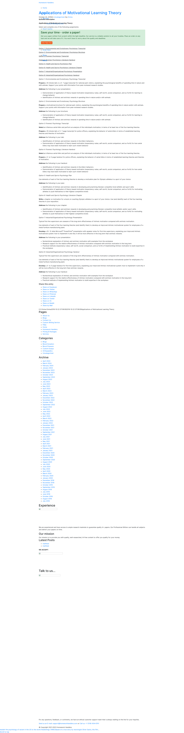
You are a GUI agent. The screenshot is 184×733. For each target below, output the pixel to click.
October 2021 (48, 430)
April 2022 (46, 416)
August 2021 (47, 434)
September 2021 (49, 432)
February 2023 (48, 393)
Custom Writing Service (51, 322)
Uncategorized (59, 17)
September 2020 (49, 460)
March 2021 (47, 446)
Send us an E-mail (45, 723)
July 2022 (46, 409)
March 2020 (47, 473)
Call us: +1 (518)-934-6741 (89, 723)
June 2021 (46, 439)
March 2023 (47, 391)
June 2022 (46, 411)
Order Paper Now (46, 43)
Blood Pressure (48, 346)
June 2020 (46, 467)
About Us (46, 316)
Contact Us (47, 320)
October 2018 (48, 496)
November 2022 (49, 400)
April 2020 (46, 471)
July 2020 (46, 464)
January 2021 (47, 450)
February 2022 (48, 421)
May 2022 (46, 414)
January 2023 (48, 395)
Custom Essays (48, 349)
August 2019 (47, 489)
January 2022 (48, 423)
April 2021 (46, 444)
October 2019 (48, 485)
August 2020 (47, 462)
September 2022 (49, 405)
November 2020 (49, 455)
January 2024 (48, 368)
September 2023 (49, 377)
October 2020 (48, 457)
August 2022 (47, 407)
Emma (70, 17)
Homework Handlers (46, 3)
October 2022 (48, 402)
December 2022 (48, 398)
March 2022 (47, 418)
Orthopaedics (48, 351)
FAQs (44, 325)
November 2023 (49, 372)
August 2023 (47, 379)
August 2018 (47, 499)
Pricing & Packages (50, 332)
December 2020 (48, 453)
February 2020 (48, 476)
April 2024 (46, 361)
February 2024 (48, 366)
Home (45, 327)
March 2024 (47, 363)
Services (46, 334)
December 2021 (48, 425)
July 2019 (46, 492)
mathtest (46, 544)
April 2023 (46, 388)
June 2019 (46, 494)
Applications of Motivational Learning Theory (80, 12)
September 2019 (49, 487)
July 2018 (46, 501)
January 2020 (48, 478)
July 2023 (46, 382)
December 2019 (48, 480)
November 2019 (48, 483)
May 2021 (46, 441)
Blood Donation (48, 344)
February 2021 (48, 448)
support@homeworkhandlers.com (65, 723)
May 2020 (46, 469)
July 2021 (46, 437)
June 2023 (46, 384)
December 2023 (48, 370)
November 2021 (48, 427)
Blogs (45, 318)
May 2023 (46, 386)
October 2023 (48, 375)
